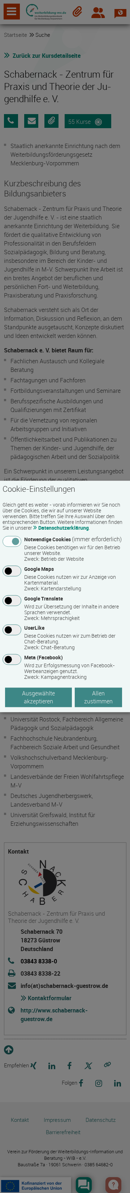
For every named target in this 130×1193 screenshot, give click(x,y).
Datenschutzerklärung (63, 527)
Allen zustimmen (98, 698)
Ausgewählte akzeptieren (38, 698)
